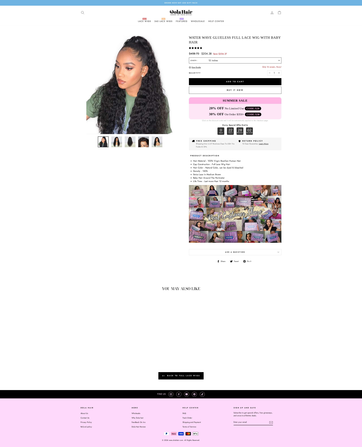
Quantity (195, 73)
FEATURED (182, 21)
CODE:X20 (252, 108)
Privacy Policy (86, 422)
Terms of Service (189, 426)
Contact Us (85, 417)
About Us (84, 413)
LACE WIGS (144, 21)
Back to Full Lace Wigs (183, 375)
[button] (196, 48)
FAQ (184, 413)
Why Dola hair (138, 417)
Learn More (263, 143)
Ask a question (235, 252)
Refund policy (86, 426)
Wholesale (136, 413)
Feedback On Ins (139, 422)
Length (193, 60)
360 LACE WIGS (163, 21)
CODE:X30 (253, 114)
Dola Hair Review (139, 426)
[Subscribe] (271, 422)
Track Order (187, 417)
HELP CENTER (216, 21)
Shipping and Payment (192, 422)
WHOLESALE (198, 21)
